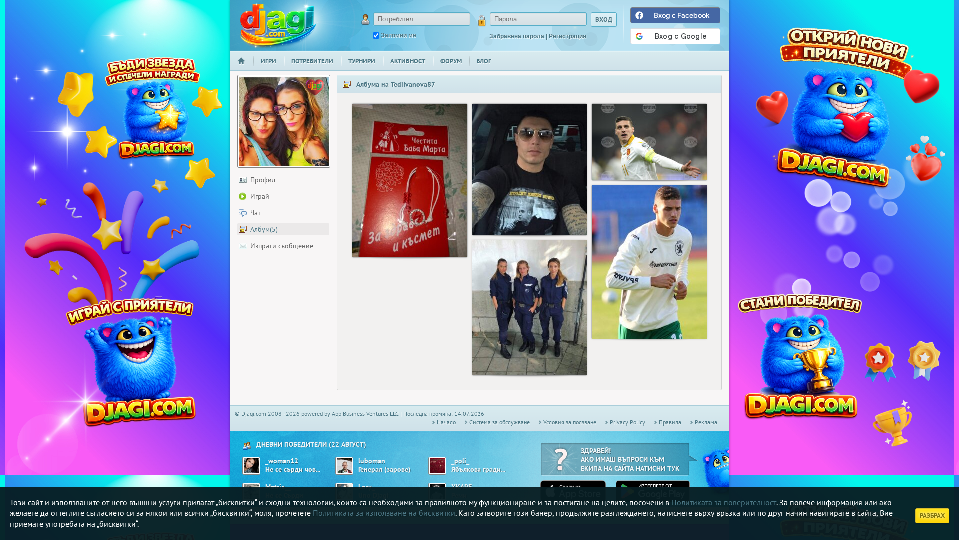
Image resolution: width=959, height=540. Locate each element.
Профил (262, 180)
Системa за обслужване (499, 422)
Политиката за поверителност (723, 503)
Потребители (312, 61)
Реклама (706, 422)
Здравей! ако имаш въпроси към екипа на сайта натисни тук (630, 459)
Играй (259, 196)
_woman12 (281, 461)
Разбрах (932, 516)
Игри (268, 61)
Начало (446, 422)
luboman (371, 461)
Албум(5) (264, 229)
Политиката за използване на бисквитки (384, 513)
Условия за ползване (569, 422)
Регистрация (567, 36)
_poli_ (460, 461)
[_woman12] (251, 466)
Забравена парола (516, 36)
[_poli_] (437, 466)
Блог (484, 61)
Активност (407, 61)
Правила (670, 422)
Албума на (395, 84)
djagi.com (278, 25)
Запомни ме (398, 35)
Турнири (361, 61)
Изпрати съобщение (281, 246)
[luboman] (344, 466)
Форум (451, 61)
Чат (255, 213)
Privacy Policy (627, 422)
